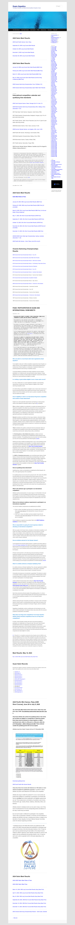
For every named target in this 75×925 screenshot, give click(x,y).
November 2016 (54, 102)
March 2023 (53, 61)
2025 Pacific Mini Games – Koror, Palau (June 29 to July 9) (26, 241)
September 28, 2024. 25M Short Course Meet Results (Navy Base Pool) (29, 899)
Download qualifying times (19, 781)
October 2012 (53, 137)
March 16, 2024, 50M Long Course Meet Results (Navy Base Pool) (28, 889)
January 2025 (53, 49)
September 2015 (54, 111)
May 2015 (53, 114)
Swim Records (32, 29)
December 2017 (54, 89)
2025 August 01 (18, 673)
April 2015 (53, 115)
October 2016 (53, 104)
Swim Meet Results (16, 29)
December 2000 (54, 155)
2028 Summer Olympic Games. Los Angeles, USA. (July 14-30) (27, 129)
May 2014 (53, 126)
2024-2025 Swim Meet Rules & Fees (22, 880)
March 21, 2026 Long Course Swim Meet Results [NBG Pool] (27, 74)
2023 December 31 (18, 676)
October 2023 (53, 56)
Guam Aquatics (19, 6)
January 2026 (53, 48)
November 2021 (54, 73)
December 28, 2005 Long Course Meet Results (24, 55)
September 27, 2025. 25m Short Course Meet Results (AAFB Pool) (28, 219)
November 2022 (54, 65)
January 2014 (53, 131)
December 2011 (54, 141)
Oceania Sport (53, 171)
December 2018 (54, 78)
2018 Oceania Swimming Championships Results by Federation (25, 266)
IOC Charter (30, 333)
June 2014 (53, 125)
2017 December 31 (18, 681)
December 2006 (54, 147)
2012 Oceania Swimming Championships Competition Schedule (25, 277)
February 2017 (53, 99)
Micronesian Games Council (56, 164)
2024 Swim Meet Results (21, 876)
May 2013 (53, 134)
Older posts (15, 917)
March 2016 (53, 106)
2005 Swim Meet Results (21, 38)
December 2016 (54, 101)
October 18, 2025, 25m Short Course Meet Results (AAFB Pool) (28, 222)
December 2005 (54, 148)
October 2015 (53, 110)
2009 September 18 (18, 691)
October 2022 (53, 66)
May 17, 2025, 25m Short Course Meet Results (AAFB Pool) (27, 215)
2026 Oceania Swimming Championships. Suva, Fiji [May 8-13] (27, 84)
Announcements (54, 35)
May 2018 (53, 83)
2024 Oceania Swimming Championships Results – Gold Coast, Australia (27, 260)
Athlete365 (53, 160)
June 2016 (53, 105)
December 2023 (54, 54)
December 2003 (54, 151)
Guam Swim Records (20, 664)
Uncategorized (54, 42)
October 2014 (53, 122)
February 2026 (53, 46)
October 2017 (53, 91)
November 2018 (54, 79)
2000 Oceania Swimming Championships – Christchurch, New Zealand (26, 295)
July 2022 (53, 70)
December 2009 (54, 143)
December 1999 (54, 156)
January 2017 (53, 100)
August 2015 (53, 112)
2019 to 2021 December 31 (20, 679)
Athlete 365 (55, 29)
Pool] (22, 79)
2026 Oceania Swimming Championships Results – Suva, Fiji (24, 254)
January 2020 (53, 75)
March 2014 (53, 129)
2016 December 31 (18, 683)
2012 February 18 (18, 689)
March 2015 (53, 116)
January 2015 (53, 119)
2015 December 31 (18, 684)
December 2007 (54, 146)
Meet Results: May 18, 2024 (22, 653)
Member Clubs (43, 29)
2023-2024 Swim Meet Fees (20, 884)
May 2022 (53, 71)
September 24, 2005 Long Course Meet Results (24, 45)
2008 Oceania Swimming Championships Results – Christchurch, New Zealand (28, 283)
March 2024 (53, 53)
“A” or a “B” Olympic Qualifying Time (20, 545)
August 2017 (53, 94)
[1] (37, 403)
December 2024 (54, 50)
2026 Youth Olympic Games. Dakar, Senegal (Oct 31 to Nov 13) (27, 103)
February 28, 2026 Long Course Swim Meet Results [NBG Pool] (27, 70)
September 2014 (54, 124)
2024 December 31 (18, 674)
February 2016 (53, 107)
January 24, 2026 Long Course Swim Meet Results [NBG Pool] (27, 67)
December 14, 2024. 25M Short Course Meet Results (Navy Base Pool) (29, 906)
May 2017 (53, 95)
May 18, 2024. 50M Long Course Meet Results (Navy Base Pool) (25, 656)
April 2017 (53, 96)
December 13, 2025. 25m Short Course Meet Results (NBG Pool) (28, 231)
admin (21, 33)
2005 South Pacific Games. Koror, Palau (22, 42)
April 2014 (53, 127)
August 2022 (53, 69)
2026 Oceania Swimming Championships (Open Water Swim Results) (29, 87)
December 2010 (54, 142)
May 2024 (53, 51)
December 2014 (54, 120)
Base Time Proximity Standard (36, 162)
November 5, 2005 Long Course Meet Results (23, 52)
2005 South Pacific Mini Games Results (22, 784)
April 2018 (53, 84)
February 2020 (53, 74)
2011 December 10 (18, 690)
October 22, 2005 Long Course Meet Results (23, 49)
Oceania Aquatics (54, 165)
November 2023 (54, 55)
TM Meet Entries (54, 41)
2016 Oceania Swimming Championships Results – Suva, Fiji (24, 269)
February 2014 (53, 130)
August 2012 (53, 140)
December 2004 (54, 150)
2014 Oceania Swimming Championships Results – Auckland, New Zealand (27, 272)
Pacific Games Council (55, 173)
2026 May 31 (17, 671)
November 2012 (54, 136)
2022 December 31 (18, 677)
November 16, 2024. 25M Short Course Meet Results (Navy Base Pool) (29, 903)
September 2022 (54, 68)
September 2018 (54, 81)
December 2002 (54, 152)
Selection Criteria (54, 38)
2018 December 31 (18, 680)
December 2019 (54, 76)
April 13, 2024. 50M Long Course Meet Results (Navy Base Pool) (28, 893)
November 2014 (54, 121)
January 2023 (53, 63)
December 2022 (54, 64)
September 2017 (54, 92)
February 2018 (53, 86)
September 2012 (54, 138)
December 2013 (54, 132)
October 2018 (53, 80)
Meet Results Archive (55, 37)
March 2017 (53, 97)
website (37, 438)
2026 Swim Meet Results (21, 63)
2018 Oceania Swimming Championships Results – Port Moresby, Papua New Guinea (29, 263)
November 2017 (54, 90)
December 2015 (54, 109)
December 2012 (54, 135)
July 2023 (53, 58)
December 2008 (54, 145)
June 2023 (53, 59)
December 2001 (54, 153)
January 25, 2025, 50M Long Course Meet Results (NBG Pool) (27, 202)
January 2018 (53, 87)
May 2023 (53, 60)
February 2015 (53, 117)
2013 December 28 (18, 687)
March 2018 (53, 85)
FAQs (38, 29)
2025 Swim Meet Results (21, 193)
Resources (49, 29)
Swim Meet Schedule (25, 29)
